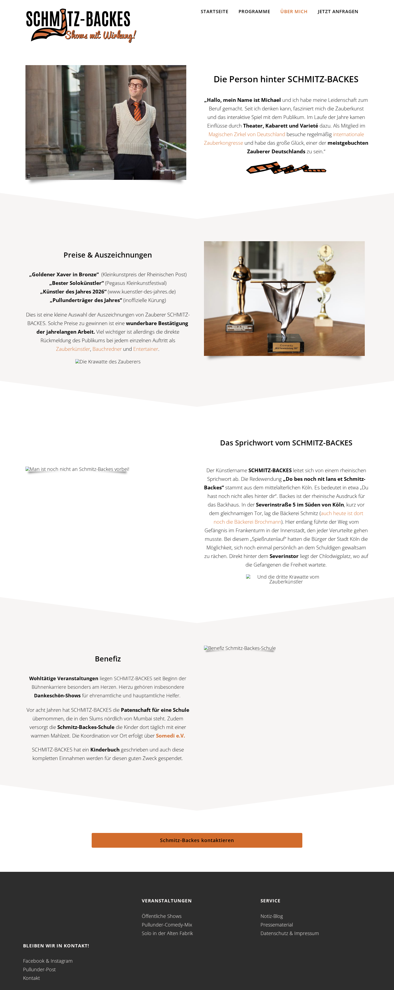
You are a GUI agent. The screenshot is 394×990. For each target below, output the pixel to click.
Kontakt (31, 978)
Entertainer (145, 348)
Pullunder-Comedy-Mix (167, 924)
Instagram (62, 961)
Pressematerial (277, 924)
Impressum (306, 933)
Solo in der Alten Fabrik (167, 933)
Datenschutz (274, 933)
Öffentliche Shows (161, 916)
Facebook (33, 961)
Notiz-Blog (272, 916)
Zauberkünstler (73, 348)
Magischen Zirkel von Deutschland (247, 134)
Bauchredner (107, 348)
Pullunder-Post (39, 969)
